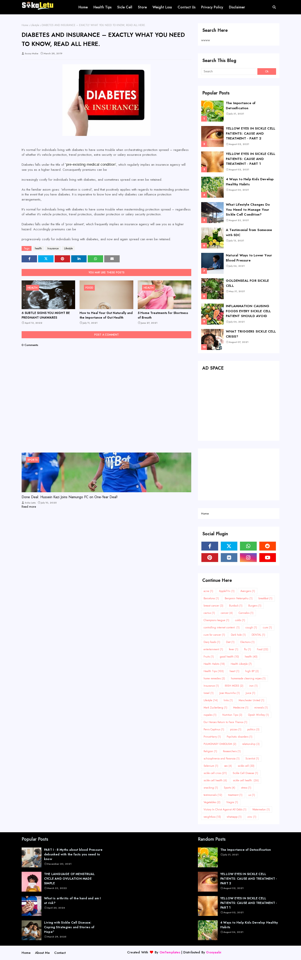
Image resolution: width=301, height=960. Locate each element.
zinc (251, 817)
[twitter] (229, 546)
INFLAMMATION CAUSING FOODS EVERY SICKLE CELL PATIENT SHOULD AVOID (248, 311)
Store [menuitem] (142, 7)
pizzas (235, 729)
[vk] (229, 557)
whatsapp (234, 817)
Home (25, 25)
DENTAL (258, 635)
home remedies (214, 678)
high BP (252, 671)
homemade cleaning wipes (248, 678)
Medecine (240, 708)
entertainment (213, 649)
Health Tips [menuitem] (102, 7)
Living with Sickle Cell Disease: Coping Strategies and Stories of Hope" (69, 927)
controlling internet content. (222, 627)
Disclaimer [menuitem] (237, 7)
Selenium (211, 766)
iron (253, 686)
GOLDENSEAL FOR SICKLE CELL (247, 283)
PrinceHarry (212, 737)
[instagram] (248, 557)
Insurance (53, 248)
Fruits (209, 657)
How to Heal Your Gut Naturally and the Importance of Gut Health (106, 315)
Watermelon (261, 810)
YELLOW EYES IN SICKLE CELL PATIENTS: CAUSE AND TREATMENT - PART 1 (250, 158)
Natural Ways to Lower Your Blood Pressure (249, 258)
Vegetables (212, 802)
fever (233, 649)
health (38, 248)
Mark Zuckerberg (215, 708)
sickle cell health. (246, 780)
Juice (250, 693)
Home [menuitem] (83, 7)
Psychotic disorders (239, 737)
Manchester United (251, 700)
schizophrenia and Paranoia (222, 759)
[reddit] (267, 546)
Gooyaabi (213, 952)
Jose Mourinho (229, 693)
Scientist (252, 759)
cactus (209, 613)
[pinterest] (209, 557)
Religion (210, 751)
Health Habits (214, 664)
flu (247, 649)
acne (208, 591)
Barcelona (211, 598)
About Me (42, 952)
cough (251, 627)
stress (246, 788)
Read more (29, 506)
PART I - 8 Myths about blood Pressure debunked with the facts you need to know (73, 854)
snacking (211, 788)
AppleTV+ (226, 591)
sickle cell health (215, 780)
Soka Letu (30, 502)
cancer (227, 613)
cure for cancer (214, 635)
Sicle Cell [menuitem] (124, 7)
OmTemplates (170, 952)
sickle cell (246, 766)
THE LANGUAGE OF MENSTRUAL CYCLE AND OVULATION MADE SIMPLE (69, 878)
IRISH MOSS (234, 686)
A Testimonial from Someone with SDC (249, 232)
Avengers (247, 591)
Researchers (232, 751)
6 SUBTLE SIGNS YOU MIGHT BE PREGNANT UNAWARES (46, 315)
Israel (209, 693)
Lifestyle (35, 25)
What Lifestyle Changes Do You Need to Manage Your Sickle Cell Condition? (248, 209)
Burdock (235, 606)
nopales (210, 715)
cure (267, 627)
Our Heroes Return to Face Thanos (225, 722)
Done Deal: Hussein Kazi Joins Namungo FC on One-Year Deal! (70, 497)
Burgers (254, 606)
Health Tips (214, 671)
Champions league (216, 620)
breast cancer (213, 606)
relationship (251, 744)
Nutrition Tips (232, 715)
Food (262, 649)
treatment (235, 795)
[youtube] (267, 557)
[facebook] (209, 546)
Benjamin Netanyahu (239, 598)
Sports (229, 788)
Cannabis (246, 613)
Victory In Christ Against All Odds (225, 810)
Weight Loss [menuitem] (162, 7)
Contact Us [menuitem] (186, 7)
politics (253, 729)
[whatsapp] (248, 546)
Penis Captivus (214, 729)
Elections (247, 642)
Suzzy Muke (31, 53)
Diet (230, 642)
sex (228, 766)
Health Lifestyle (241, 664)
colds (240, 620)
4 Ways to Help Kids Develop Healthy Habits (249, 182)
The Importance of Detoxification (240, 106)
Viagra (232, 802)
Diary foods (212, 642)
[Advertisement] (238, 407)
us (251, 795)
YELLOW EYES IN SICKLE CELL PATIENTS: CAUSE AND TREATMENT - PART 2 (250, 133)
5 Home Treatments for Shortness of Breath (163, 315)
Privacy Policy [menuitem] (212, 7)
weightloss (212, 817)
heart (234, 671)
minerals (261, 708)
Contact (60, 952)
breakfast (265, 598)
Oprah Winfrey (258, 715)
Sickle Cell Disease (245, 773)
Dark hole (238, 635)
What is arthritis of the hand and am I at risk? (72, 900)
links (228, 700)
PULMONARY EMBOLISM (220, 744)
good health (229, 657)
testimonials (213, 795)
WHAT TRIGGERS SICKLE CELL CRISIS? (251, 334)
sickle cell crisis (215, 773)
